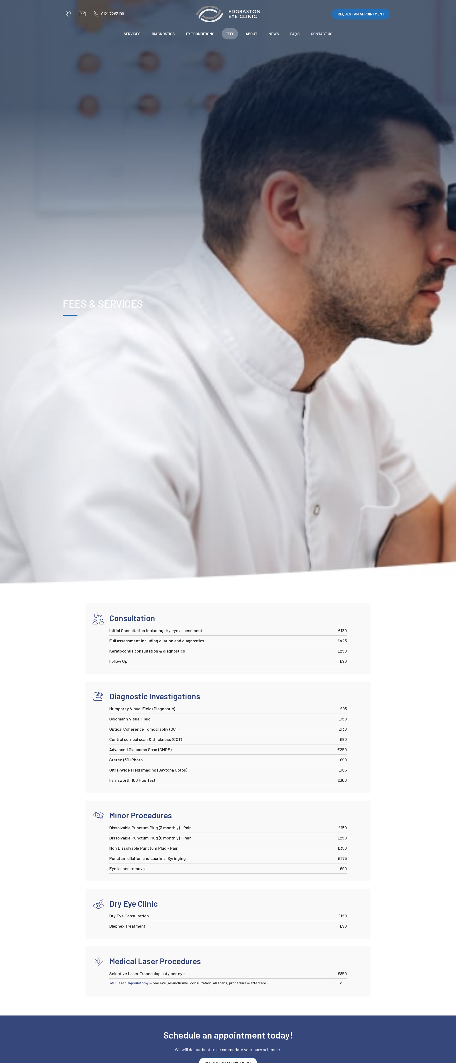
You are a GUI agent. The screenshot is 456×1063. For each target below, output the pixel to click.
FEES (230, 33)
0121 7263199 (112, 13)
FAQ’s (294, 33)
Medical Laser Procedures (155, 961)
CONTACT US (321, 33)
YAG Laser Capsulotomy (129, 983)
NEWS (274, 33)
